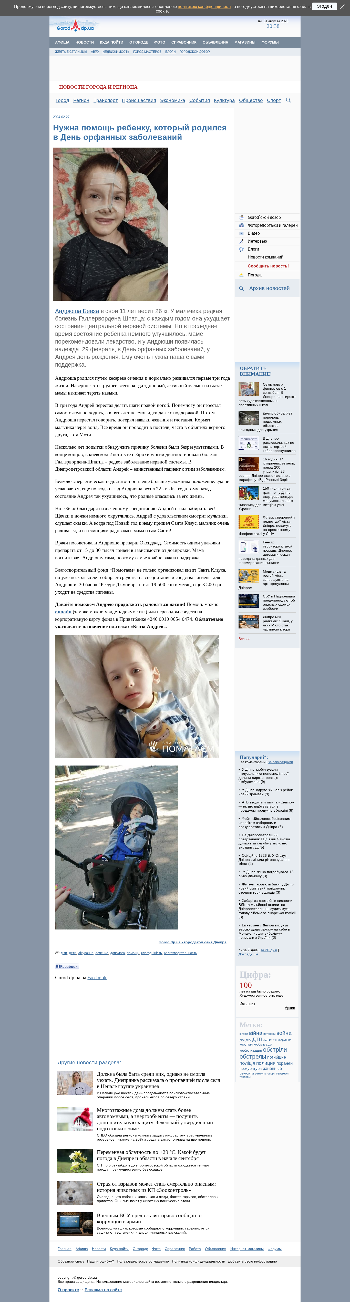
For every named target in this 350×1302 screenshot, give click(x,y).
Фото (159, 42)
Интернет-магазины (247, 1249)
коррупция (284, 1039)
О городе (138, 42)
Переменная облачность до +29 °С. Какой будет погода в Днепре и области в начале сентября (151, 1155)
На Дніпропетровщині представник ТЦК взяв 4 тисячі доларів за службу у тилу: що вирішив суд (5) (264, 841)
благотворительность (180, 953)
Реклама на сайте (103, 1289)
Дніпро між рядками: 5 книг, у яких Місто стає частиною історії (278, 623)
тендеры (245, 1076)
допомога (117, 953)
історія (244, 1033)
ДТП (257, 1039)
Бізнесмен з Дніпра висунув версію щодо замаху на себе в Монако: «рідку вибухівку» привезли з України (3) (264, 931)
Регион (81, 100)
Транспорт (106, 100)
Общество (251, 100)
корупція (246, 1044)
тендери (282, 1073)
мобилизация (251, 1050)
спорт (271, 1073)
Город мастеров (147, 52)
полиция (265, 1063)
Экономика (172, 100)
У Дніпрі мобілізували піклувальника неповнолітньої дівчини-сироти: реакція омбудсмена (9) (264, 775)
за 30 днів (269, 950)
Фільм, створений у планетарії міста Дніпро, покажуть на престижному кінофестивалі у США (267, 525)
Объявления (215, 42)
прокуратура (251, 1069)
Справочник (184, 42)
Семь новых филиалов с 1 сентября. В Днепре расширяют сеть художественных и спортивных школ (267, 394)
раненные (272, 1068)
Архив (290, 1008)
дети (72, 953)
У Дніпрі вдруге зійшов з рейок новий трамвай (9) (266, 792)
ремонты (260, 1073)
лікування (85, 953)
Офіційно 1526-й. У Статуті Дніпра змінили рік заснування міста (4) (264, 859)
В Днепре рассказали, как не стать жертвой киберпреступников (279, 444)
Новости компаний (265, 257)
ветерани (269, 1033)
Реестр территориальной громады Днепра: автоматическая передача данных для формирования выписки (265, 552)
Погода (255, 275)
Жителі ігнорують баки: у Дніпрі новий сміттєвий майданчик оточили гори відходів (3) (266, 888)
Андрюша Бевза (77, 311)
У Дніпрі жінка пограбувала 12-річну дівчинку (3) (267, 874)
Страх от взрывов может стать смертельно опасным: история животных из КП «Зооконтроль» (156, 1187)
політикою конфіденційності (204, 6)
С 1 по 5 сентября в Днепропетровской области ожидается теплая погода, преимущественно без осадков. (153, 1167)
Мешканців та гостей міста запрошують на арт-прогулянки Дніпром (264, 579)
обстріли (275, 1049)
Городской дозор (195, 52)
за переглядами (280, 762)
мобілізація (263, 1044)
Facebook (97, 977)
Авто (95, 52)
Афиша (62, 42)
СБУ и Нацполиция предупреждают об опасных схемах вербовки (279, 602)
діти (64, 953)
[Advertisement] (179, 24)
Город (62, 100)
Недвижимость (115, 52)
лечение (101, 953)
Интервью (257, 241)
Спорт (274, 100)
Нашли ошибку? (100, 1261)
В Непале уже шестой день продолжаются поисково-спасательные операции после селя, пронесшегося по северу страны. (153, 1095)
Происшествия (139, 100)
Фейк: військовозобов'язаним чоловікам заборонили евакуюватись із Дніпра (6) (265, 823)
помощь (133, 953)
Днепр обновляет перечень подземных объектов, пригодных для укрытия (265, 421)
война (284, 1033)
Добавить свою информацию (252, 1261)
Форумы (270, 42)
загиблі (270, 1039)
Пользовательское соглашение (143, 1261)
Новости (85, 42)
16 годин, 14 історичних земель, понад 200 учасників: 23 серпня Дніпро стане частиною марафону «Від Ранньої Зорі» (267, 469)
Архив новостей (269, 288)
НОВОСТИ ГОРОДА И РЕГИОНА (98, 87)
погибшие (276, 1057)
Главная (64, 1249)
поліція (247, 1063)
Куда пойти (111, 42)
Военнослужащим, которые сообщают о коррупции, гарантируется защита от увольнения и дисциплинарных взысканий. (153, 1230)
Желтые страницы (71, 52)
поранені (285, 1063)
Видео (254, 233)
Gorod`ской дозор (264, 217)
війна (255, 1033)
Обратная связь (71, 1261)
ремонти (247, 1073)
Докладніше (248, 954)
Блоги (170, 52)
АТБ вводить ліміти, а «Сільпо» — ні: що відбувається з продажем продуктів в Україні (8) (266, 806)
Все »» (244, 639)
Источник (247, 1003)
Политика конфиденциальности (198, 1261)
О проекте (68, 1289)
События (199, 100)
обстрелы (253, 1056)
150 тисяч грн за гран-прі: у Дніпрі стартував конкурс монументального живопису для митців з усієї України (266, 498)
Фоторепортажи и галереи (273, 225)
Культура (224, 100)
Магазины (244, 42)
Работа (195, 1249)
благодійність (151, 953)
